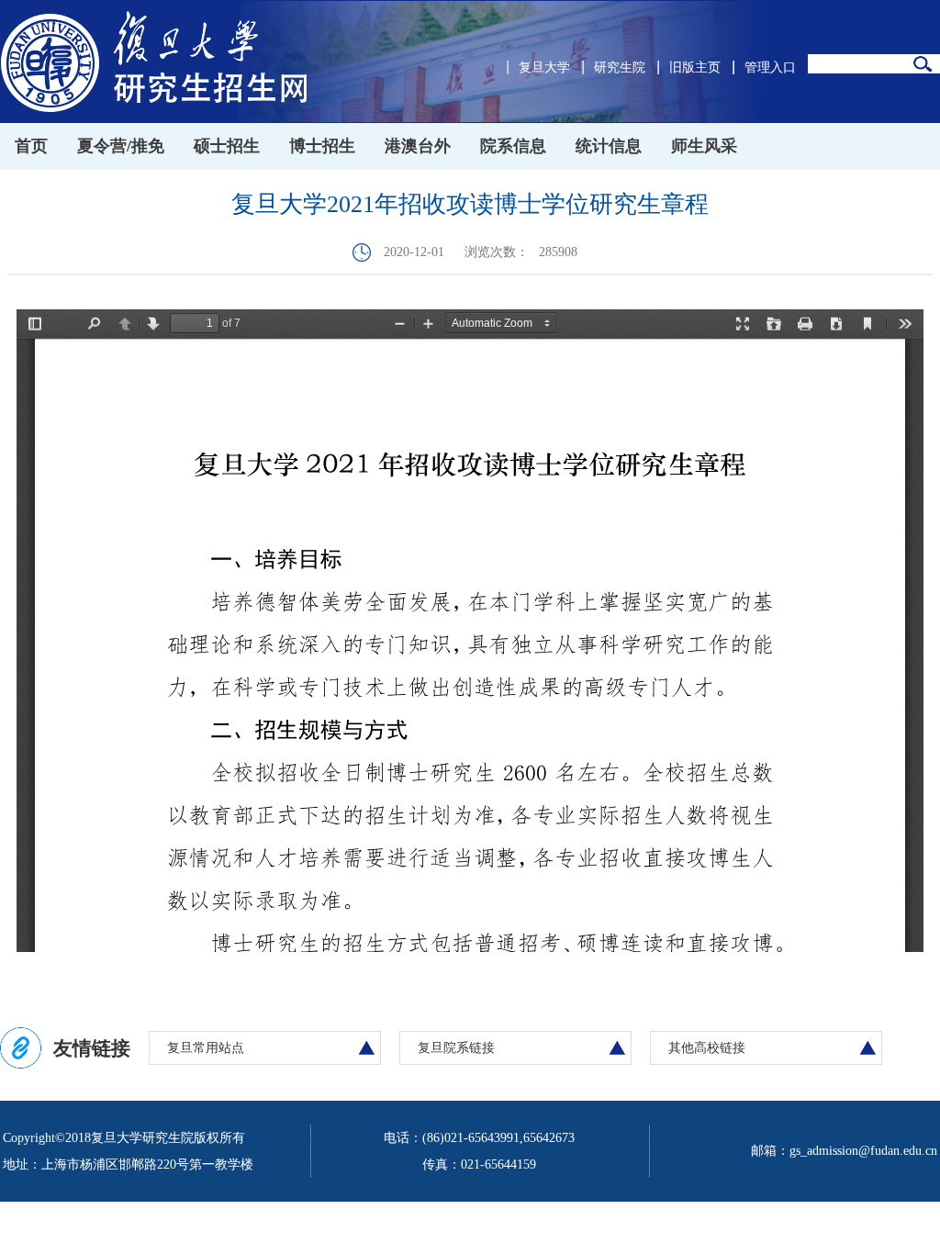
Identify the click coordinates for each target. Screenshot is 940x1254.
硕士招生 (227, 146)
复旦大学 (544, 67)
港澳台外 (418, 146)
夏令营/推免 (120, 146)
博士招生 (322, 146)
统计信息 (609, 146)
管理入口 (770, 67)
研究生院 (619, 67)
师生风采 (704, 146)
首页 (31, 146)
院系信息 (513, 146)
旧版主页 (695, 67)
